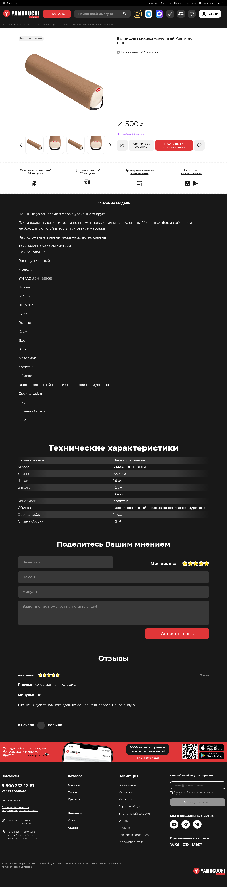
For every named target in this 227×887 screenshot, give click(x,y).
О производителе (131, 842)
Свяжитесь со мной (141, 145)
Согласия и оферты (14, 800)
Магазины (165, 3)
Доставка (190, 3)
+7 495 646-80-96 (14, 791)
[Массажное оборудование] (21, 25)
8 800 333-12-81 (18, 785)
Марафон (125, 799)
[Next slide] (110, 145)
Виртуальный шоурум (134, 813)
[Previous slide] (21, 145)
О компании (206, 3)
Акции (153, 3)
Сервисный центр (131, 806)
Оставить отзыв (177, 633)
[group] (34, 145)
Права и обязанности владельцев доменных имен (20, 809)
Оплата (178, 3)
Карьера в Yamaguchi (133, 835)
